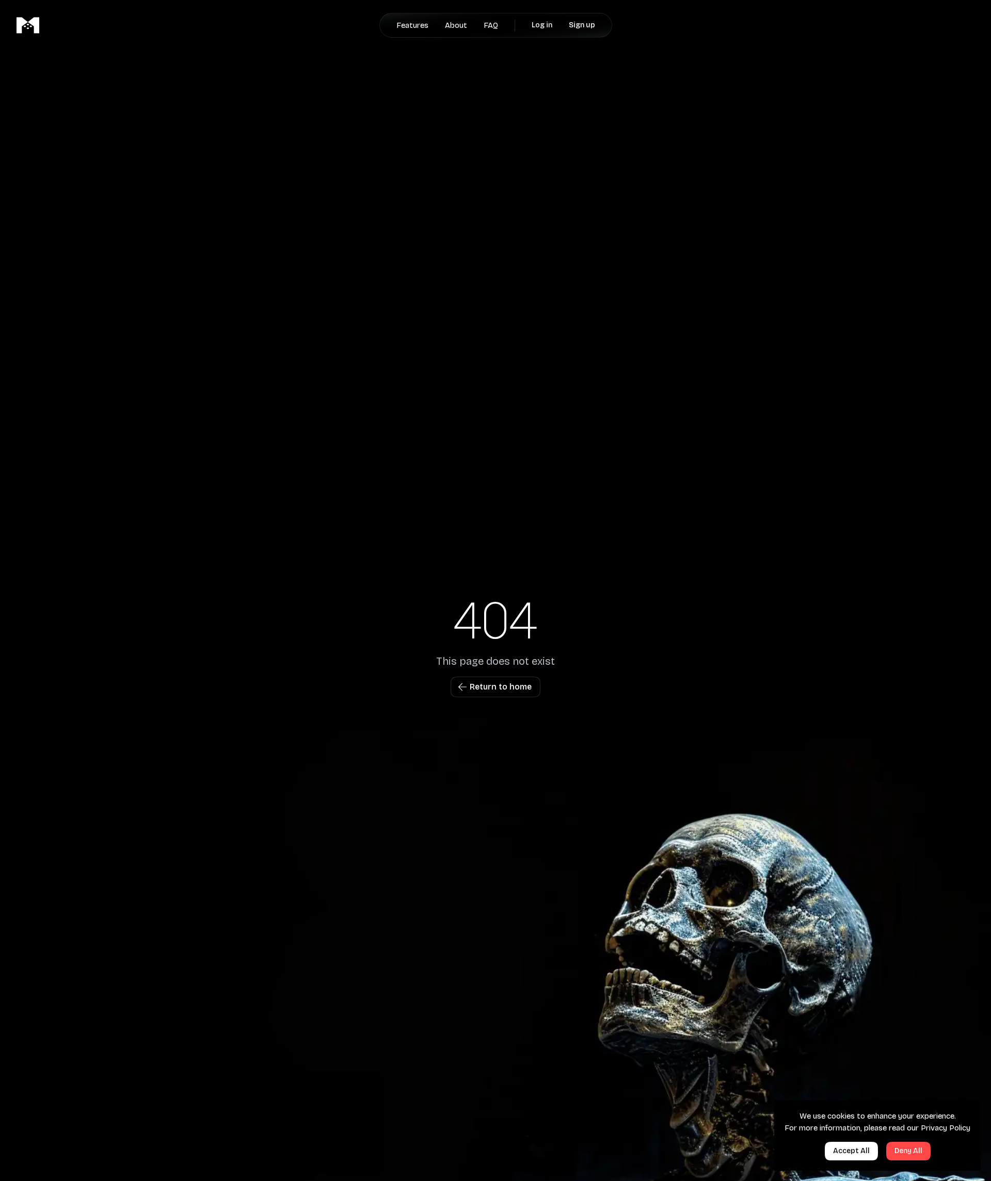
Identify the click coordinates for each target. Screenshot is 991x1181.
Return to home (501, 687)
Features (412, 25)
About (456, 25)
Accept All (851, 1150)
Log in (542, 25)
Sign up (582, 25)
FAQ (491, 25)
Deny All (908, 1150)
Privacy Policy (945, 1128)
